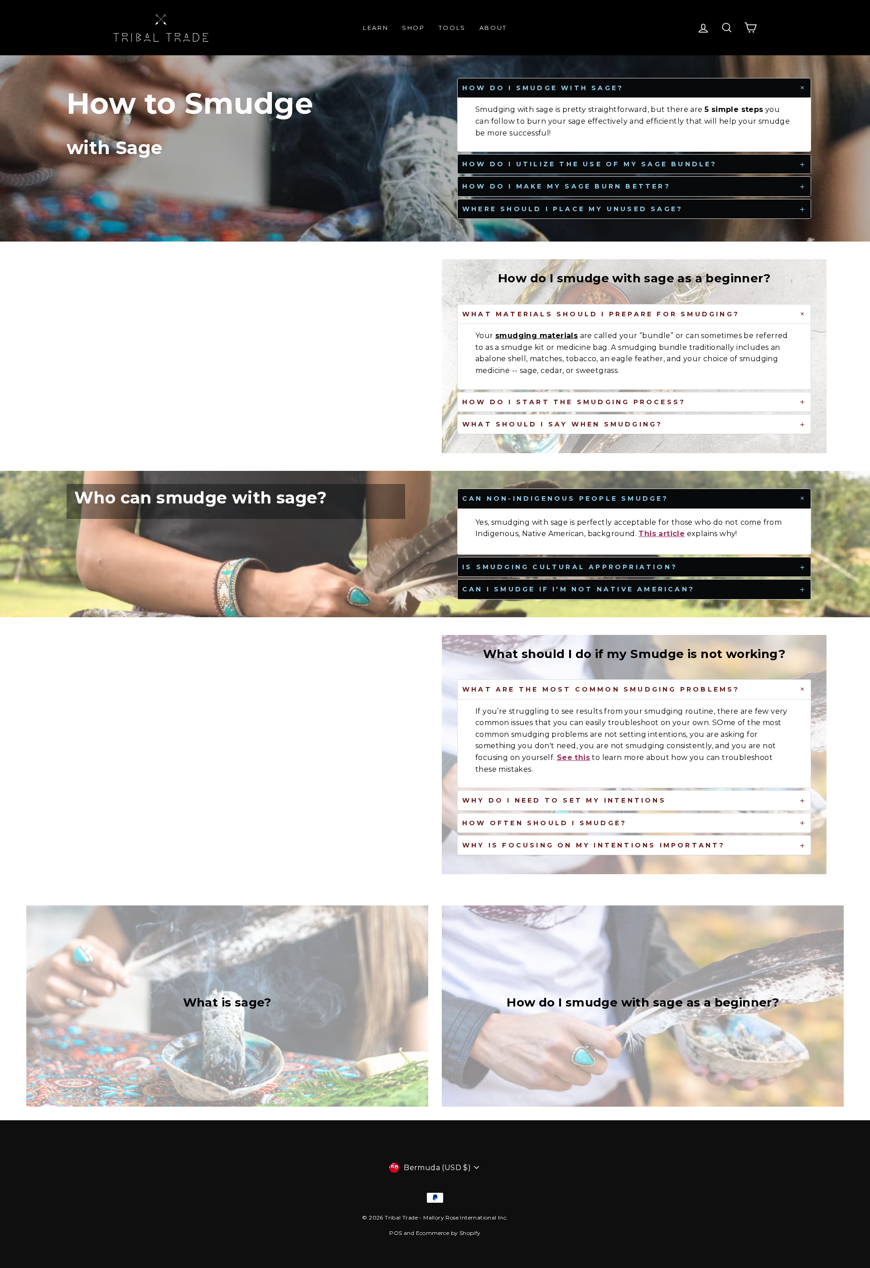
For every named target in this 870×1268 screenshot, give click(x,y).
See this (573, 757)
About (493, 27)
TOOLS (452, 27)
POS (395, 1232)
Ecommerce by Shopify (448, 1232)
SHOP (413, 27)
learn (375, 27)
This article (661, 533)
